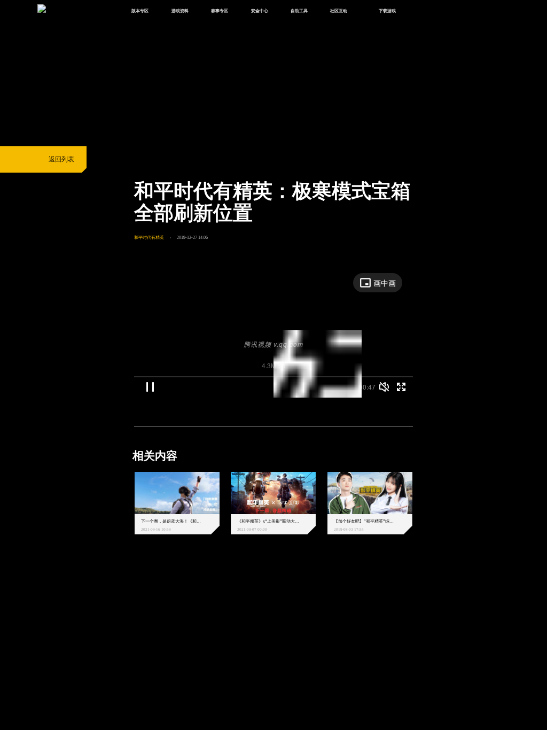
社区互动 (338, 10)
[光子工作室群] (126, 587)
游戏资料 (180, 10)
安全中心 (259, 10)
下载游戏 (387, 10)
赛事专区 (219, 10)
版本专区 (140, 10)
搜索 (425, 11)
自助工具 (299, 10)
